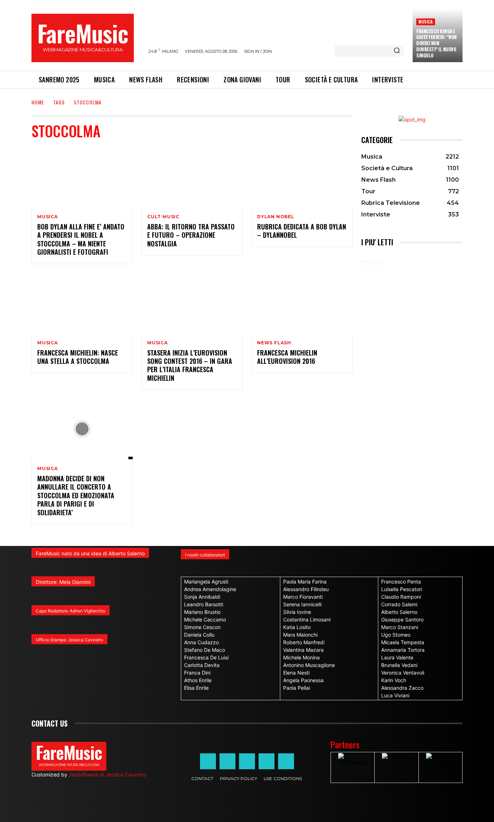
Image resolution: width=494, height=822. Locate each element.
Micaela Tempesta (402, 642)
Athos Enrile (198, 680)
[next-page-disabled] (377, 266)
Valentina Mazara (303, 650)
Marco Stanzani (399, 627)
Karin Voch (393, 680)
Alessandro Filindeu (306, 589)
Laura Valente (397, 657)
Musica (425, 21)
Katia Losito (297, 627)
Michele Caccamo (205, 619)
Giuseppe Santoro (402, 619)
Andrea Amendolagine (210, 589)
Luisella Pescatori (401, 589)
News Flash (274, 343)
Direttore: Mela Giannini (63, 582)
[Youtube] (286, 761)
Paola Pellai (296, 688)
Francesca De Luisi (206, 657)
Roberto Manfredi (303, 642)
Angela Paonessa (303, 680)
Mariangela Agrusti (206, 581)
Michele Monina (301, 657)
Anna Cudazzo (201, 642)
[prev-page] (365, 266)
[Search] (397, 51)
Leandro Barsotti (203, 604)
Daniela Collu (199, 635)
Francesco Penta (401, 581)
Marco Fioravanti (303, 597)
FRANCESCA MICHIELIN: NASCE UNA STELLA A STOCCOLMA (77, 357)
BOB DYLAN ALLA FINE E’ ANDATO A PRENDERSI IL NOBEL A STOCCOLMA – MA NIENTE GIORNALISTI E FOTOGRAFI (80, 239)
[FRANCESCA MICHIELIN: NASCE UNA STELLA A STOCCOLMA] (82, 303)
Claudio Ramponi (401, 597)
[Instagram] (227, 761)
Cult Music (163, 217)
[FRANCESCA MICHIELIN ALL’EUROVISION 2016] (302, 303)
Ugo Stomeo (395, 635)
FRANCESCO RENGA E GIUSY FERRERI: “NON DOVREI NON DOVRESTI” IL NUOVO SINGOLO (436, 43)
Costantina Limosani (307, 619)
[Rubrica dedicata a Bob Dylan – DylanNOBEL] (302, 177)
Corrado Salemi (399, 604)
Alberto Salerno (399, 612)
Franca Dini (197, 673)
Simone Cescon (202, 627)
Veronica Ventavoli (402, 673)
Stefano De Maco (204, 650)
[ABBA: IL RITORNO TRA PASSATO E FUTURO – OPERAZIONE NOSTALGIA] (192, 177)
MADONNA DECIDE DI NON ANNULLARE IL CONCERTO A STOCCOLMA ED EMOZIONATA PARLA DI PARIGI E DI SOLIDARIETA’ (75, 495)
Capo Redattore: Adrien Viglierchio (70, 611)
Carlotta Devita (202, 665)
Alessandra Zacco (402, 688)
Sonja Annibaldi (202, 597)
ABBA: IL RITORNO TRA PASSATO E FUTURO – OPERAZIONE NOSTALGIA (191, 235)
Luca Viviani (395, 695)
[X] (266, 761)
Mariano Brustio (202, 612)
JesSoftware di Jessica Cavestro (107, 774)
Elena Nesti (296, 673)
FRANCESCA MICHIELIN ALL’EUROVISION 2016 (287, 357)
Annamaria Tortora (403, 650)
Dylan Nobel (275, 217)
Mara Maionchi (300, 635)
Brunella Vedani (399, 665)
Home (37, 102)
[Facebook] (208, 761)
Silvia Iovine (297, 612)
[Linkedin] (247, 761)
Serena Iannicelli (302, 604)
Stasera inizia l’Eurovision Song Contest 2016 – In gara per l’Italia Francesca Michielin (189, 365)
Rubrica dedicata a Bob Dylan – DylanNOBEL (301, 231)
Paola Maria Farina (305, 581)
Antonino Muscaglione (309, 665)
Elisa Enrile (196, 688)
